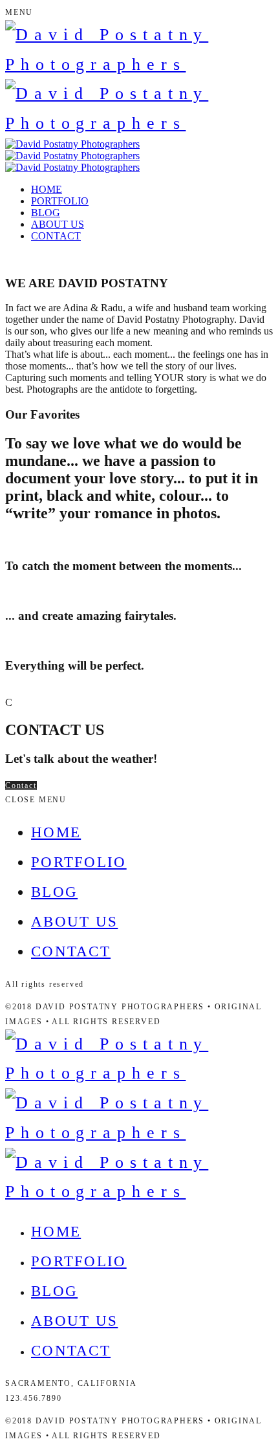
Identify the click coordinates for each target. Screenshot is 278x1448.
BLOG (45, 212)
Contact (21, 785)
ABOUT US (57, 224)
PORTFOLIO (60, 200)
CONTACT (56, 235)
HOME (46, 189)
